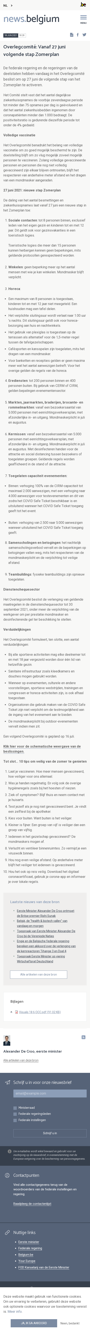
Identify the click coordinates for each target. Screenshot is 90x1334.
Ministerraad (26, 1108)
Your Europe (26, 1261)
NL (5, 6)
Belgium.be (25, 1255)
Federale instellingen (32, 1120)
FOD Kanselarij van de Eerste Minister (43, 1267)
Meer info (15, 1312)
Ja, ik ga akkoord (34, 1323)
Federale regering (30, 1248)
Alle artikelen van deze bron (38, 974)
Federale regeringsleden (34, 1114)
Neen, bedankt (70, 1323)
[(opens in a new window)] (76, 34)
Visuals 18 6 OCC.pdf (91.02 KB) (40, 1012)
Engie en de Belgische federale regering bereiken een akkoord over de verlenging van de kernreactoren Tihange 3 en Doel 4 (46, 946)
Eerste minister (28, 1242)
